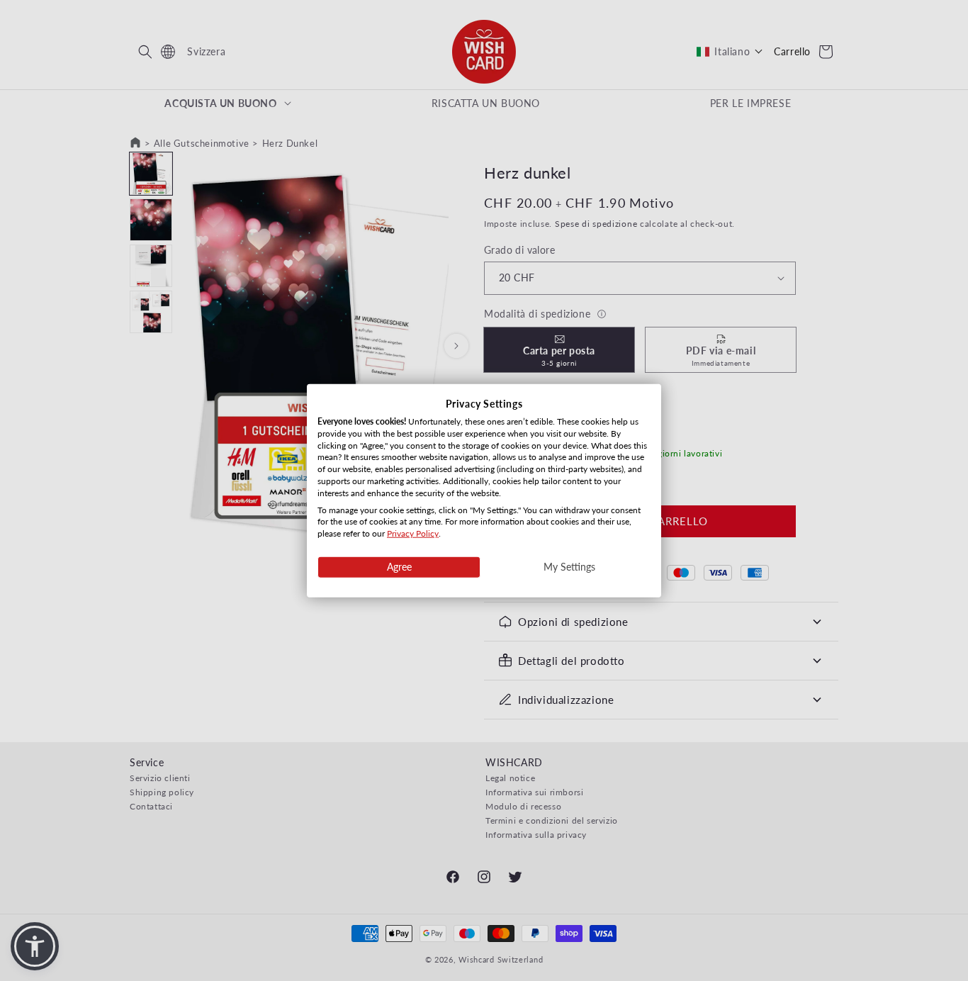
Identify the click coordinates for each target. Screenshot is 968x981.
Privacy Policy (413, 533)
